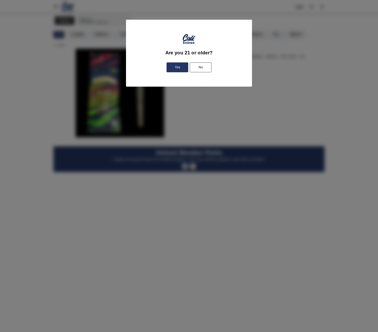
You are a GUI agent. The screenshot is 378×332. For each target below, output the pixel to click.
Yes (177, 67)
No (201, 67)
